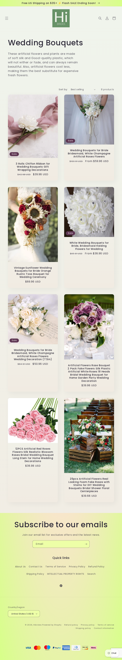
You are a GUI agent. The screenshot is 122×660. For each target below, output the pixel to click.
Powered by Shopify (51, 625)
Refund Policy (96, 566)
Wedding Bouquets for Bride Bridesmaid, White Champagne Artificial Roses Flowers (89, 153)
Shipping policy (83, 628)
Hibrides (37, 625)
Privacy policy (88, 625)
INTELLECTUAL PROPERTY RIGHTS (65, 573)
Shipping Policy (35, 573)
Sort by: (63, 89)
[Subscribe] (85, 544)
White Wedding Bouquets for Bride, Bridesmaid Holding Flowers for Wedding (89, 246)
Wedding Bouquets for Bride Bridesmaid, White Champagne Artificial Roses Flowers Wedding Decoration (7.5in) (33, 355)
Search (91, 573)
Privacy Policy (77, 566)
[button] (6, 18)
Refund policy (71, 625)
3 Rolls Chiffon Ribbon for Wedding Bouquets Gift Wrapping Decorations (33, 166)
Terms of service (106, 625)
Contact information (104, 628)
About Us (20, 566)
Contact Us (35, 566)
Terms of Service (55, 566)
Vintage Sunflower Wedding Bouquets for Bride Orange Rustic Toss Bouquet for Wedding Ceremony (33, 272)
